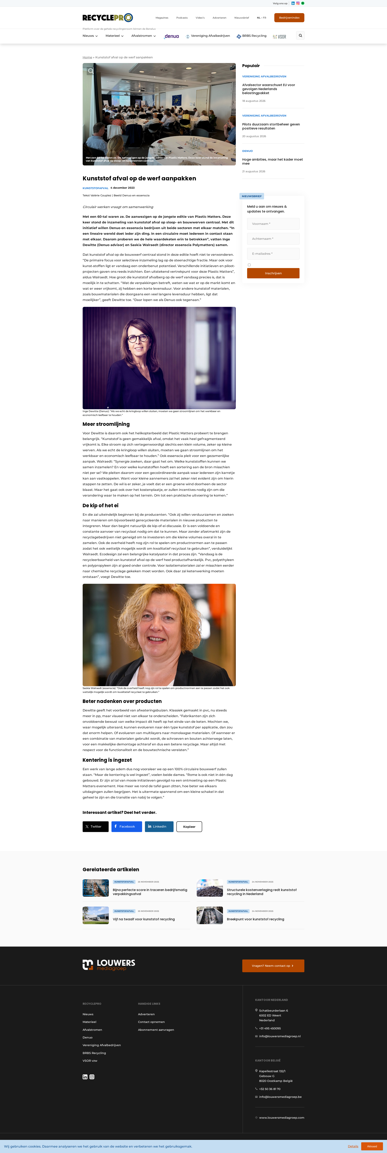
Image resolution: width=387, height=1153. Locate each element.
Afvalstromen (141, 36)
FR (264, 17)
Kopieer (189, 827)
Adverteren (219, 17)
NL (258, 17)
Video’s (200, 17)
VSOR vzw (90, 1061)
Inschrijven (273, 273)
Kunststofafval (95, 188)
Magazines (162, 17)
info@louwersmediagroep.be (280, 1097)
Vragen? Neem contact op (271, 966)
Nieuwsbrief (241, 17)
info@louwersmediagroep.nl (280, 1036)
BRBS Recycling (253, 36)
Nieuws (88, 36)
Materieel (113, 36)
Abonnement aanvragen (156, 1030)
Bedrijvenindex (289, 17)
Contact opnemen (151, 1022)
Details (353, 1146)
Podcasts (182, 17)
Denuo (88, 1037)
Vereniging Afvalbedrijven (210, 36)
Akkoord (372, 1146)
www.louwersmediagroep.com (281, 1117)
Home (87, 57)
